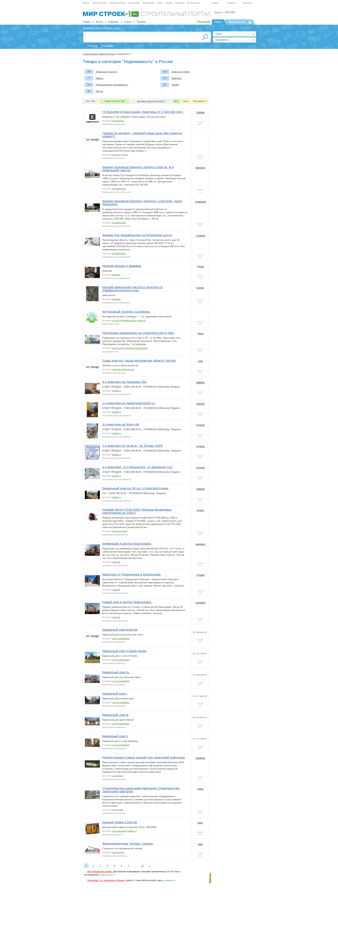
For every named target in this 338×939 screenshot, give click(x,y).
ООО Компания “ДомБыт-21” (124, 831)
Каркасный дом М (115, 715)
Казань (160, 3)
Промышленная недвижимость (112, 84)
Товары (86, 21)
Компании (113, 21)
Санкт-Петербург (99, 3)
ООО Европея (118, 121)
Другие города (193, 3)
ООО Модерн (117, 776)
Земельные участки (106, 71)
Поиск (218, 22)
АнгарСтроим (118, 852)
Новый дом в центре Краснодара (127, 602)
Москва (86, 3)
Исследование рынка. (99, 871)
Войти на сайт (237, 22)
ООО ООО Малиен (119, 531)
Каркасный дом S (115, 736)
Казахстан (247, 3)
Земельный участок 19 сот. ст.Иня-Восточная (135, 488)
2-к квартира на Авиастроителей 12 (128, 403)
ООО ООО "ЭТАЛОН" (120, 155)
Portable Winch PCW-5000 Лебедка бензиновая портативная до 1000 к (137, 511)
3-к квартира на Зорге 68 (121, 424)
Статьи (127, 21)
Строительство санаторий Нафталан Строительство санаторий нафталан (141, 790)
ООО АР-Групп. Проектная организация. (130, 348)
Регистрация (203, 21)
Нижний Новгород (118, 3)
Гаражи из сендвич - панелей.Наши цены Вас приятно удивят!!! (142, 134)
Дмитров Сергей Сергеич (123, 369)
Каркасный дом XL (116, 672)
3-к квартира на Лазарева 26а (124, 382)
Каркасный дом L (114, 693)
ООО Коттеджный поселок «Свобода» (129, 321)
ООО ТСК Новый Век (120, 639)
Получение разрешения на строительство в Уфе (138, 333)
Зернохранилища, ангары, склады (128, 843)
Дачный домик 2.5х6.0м (120, 822)
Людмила (116, 275)
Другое (99, 91)
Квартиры (176, 78)
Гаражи (175, 84)
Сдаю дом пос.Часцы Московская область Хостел (139, 360)
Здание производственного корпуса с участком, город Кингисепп (142, 202)
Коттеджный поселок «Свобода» (126, 311)
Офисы (99, 78)
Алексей (116, 562)
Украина (215, 3)
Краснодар (179, 3)
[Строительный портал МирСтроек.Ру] (146, 16)
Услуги (99, 21)
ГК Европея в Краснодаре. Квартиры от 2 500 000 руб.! (143, 112)
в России (92, 46)
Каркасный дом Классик (119, 630)
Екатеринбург (134, 3)
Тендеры (141, 21)
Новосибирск (148, 3)
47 (142, 866)
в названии (108, 46)
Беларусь (231, 3)
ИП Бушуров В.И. (119, 189)
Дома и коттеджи (180, 71)
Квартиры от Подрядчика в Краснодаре (131, 574)
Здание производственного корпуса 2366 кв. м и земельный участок (138, 168)
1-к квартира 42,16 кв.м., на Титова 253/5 (133, 446)
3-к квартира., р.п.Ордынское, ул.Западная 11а (137, 467)
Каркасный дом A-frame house (124, 651)
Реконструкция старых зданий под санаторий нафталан (144, 757)
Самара (169, 3)
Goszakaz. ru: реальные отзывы (105, 880)
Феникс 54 (116, 391)
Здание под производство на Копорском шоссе (137, 235)
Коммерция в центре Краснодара (127, 543)
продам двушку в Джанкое (122, 266)
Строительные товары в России (99, 54)
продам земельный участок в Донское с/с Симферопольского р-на (132, 288)
